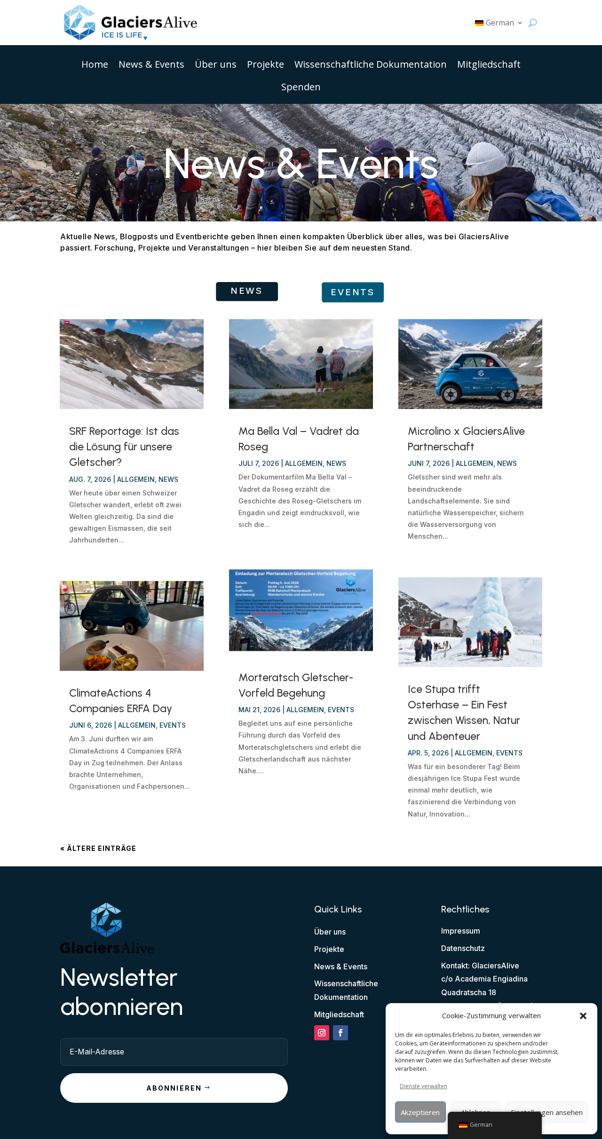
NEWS (246, 290)
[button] (583, 1016)
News (168, 479)
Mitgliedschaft (489, 66)
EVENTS (353, 292)
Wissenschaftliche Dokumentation (370, 66)
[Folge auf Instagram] (321, 1032)
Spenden (301, 88)
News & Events (151, 66)
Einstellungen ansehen (547, 1112)
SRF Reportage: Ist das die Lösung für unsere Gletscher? (124, 446)
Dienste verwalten (423, 1086)
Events (172, 725)
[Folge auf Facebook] (340, 1032)
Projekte (265, 66)
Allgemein (136, 479)
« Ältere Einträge (98, 848)
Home (94, 66)
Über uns (216, 66)
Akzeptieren (420, 1112)
